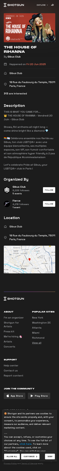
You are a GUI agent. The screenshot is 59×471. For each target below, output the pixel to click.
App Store (17, 395)
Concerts (9, 346)
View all (36, 342)
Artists (8, 341)
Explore (41, 5)
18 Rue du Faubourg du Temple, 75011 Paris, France (32, 237)
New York (37, 317)
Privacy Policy (10, 463)
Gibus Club (14, 56)
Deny (50, 456)
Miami (35, 332)
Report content (13, 375)
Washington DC (41, 322)
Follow (49, 190)
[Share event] (52, 5)
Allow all (12, 456)
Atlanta (37, 327)
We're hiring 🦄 (13, 336)
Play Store (41, 395)
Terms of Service (29, 463)
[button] (49, 190)
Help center (11, 365)
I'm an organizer (14, 317)
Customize (29, 456)
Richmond (38, 337)
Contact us (11, 370)
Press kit (9, 331)
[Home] (14, 5)
